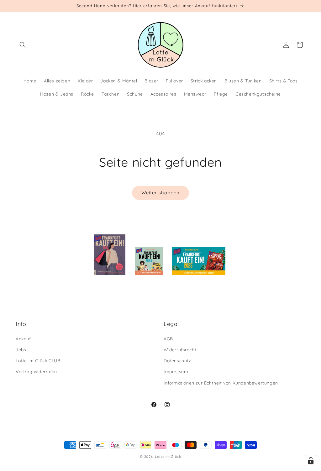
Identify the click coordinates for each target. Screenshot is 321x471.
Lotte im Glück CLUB (38, 361)
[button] (22, 45)
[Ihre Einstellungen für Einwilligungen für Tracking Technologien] (310, 460)
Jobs (21, 350)
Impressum (176, 371)
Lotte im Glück (168, 456)
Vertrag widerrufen (36, 371)
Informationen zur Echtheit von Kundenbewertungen (221, 383)
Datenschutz (177, 361)
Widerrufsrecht (180, 350)
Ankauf (23, 339)
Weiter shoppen (160, 193)
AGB (168, 339)
